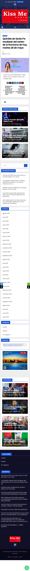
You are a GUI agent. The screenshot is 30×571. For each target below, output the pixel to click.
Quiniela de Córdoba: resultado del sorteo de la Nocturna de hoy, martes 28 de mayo (20, 90)
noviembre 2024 (7, 294)
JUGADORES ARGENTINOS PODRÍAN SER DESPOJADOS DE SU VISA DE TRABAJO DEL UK (14, 182)
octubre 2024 (6, 297)
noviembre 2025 (7, 248)
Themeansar (15, 553)
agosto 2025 (6, 259)
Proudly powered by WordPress (10, 551)
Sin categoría (6, 334)
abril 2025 (5, 274)
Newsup (24, 551)
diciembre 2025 (7, 244)
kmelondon (19, 394)
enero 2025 (6, 286)
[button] (27, 27)
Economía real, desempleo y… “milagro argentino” (14, 136)
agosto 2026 (6, 213)
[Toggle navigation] (15, 27)
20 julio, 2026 (9, 427)
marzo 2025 (6, 278)
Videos (20, 556)
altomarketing (17, 123)
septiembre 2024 (7, 301)
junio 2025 (5, 267)
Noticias (5, 35)
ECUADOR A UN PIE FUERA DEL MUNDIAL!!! (14, 509)
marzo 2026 (6, 232)
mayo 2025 (6, 271)
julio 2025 (5, 263)
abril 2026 (5, 228)
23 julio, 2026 (9, 411)
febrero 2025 (6, 282)
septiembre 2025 (7, 255)
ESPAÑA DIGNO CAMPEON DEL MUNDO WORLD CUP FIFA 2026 (14, 425)
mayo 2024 (6, 317)
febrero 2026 (6, 236)
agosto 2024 (6, 305)
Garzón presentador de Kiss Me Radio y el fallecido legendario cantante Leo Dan (13, 345)
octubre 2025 (6, 251)
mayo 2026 (6, 225)
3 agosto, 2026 (9, 394)
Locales (5, 327)
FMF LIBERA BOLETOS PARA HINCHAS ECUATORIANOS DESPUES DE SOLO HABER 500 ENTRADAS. (14, 201)
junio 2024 (6, 313)
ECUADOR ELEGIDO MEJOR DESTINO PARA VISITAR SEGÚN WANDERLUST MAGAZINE (14, 194)
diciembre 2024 (7, 290)
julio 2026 (5, 217)
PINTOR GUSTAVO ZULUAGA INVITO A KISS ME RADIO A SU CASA (14, 392)
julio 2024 (5, 309)
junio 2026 (6, 221)
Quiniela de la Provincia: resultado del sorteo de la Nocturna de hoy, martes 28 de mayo (10, 90)
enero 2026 (6, 240)
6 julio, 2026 (8, 444)
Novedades (15, 556)
